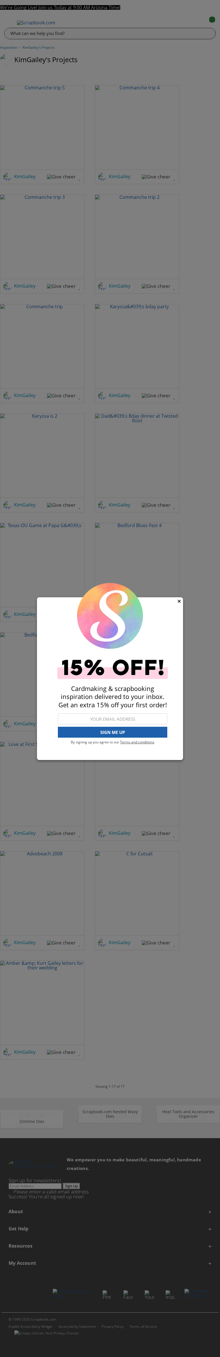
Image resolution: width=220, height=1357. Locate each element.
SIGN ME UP (112, 732)
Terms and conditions (137, 742)
